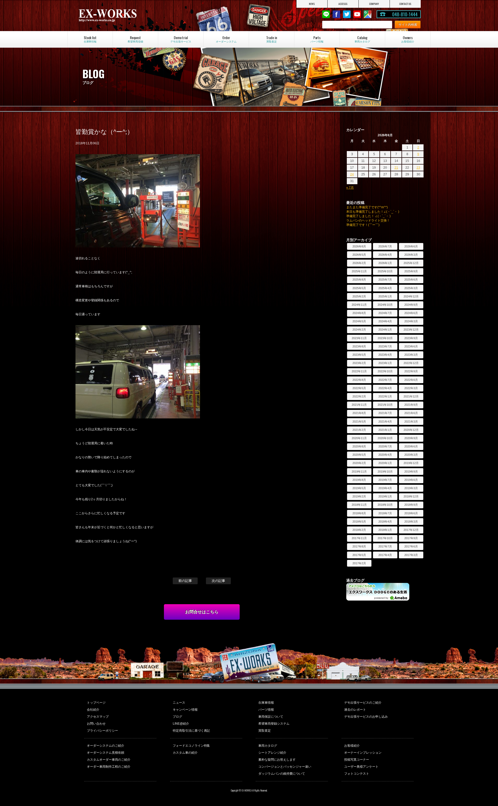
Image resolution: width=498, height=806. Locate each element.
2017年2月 (359, 563)
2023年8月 (359, 346)
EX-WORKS (128, 15)
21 (396, 167)
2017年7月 (385, 546)
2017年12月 (411, 529)
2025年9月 (411, 271)
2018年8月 (359, 513)
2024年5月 (359, 321)
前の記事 (185, 581)
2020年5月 (359, 454)
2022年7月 (385, 379)
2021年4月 (385, 421)
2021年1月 (385, 429)
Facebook (336, 14)
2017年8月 (359, 546)
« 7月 (350, 187)
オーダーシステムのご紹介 (105, 745)
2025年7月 (385, 279)
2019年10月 (385, 471)
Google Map (367, 14)
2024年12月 (411, 296)
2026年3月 (411, 254)
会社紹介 (93, 709)
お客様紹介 (352, 745)
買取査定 (264, 730)
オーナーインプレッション (363, 752)
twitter (347, 14)
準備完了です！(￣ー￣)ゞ (364, 225)
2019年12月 (411, 463)
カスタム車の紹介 (185, 752)
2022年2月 (359, 396)
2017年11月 (359, 538)
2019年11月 (359, 471)
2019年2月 (359, 496)
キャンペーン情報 (185, 709)
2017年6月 (411, 546)
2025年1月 (385, 296)
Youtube (357, 14)
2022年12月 (411, 363)
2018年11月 (359, 504)
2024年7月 (385, 313)
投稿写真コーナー (356, 759)
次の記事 (218, 581)
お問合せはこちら (201, 612)
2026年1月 (385, 263)
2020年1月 (385, 463)
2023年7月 (385, 346)
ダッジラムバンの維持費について (281, 773)
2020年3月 (411, 454)
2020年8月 (359, 446)
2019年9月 (411, 471)
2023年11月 (359, 338)
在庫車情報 (266, 702)
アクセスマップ (98, 716)
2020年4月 (385, 454)
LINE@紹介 (181, 723)
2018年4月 (385, 521)
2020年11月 (359, 438)
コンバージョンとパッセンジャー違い (284, 766)
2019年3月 (411, 488)
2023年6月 (411, 346)
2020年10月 (385, 438)
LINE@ (326, 14)
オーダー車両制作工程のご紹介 (108, 766)
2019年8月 (359, 479)
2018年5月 (359, 521)
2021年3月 (411, 421)
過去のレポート (355, 709)
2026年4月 (385, 254)
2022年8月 (359, 379)
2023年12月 (411, 329)
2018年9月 (411, 504)
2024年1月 (385, 329)
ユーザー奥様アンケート (361, 766)
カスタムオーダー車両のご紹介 (108, 759)
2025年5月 (359, 288)
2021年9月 (411, 404)
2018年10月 (385, 504)
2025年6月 (411, 279)
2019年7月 (385, 479)
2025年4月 (385, 288)
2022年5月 (359, 388)
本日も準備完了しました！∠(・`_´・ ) (372, 211)
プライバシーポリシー (102, 730)
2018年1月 (385, 529)
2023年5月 (359, 354)
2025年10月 (385, 271)
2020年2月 (359, 463)
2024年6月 (411, 313)
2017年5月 (359, 555)
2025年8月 (359, 279)
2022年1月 (385, 396)
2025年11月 (359, 271)
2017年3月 (411, 555)
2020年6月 (411, 446)
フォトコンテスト (356, 773)
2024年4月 (385, 321)
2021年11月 (359, 404)
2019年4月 (385, 488)
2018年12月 (411, 496)
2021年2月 (359, 429)
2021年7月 (385, 413)
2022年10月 (385, 371)
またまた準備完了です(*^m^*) (367, 207)
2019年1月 (385, 496)
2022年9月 (411, 371)
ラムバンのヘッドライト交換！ (368, 220)
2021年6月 (411, 413)
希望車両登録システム (273, 723)
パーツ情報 (266, 709)
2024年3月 (411, 321)
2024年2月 (359, 329)
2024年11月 (359, 304)
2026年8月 (359, 246)
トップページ (96, 702)
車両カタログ (267, 745)
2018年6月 (411, 513)
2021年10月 (385, 404)
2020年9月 (411, 438)
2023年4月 (385, 354)
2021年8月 (359, 413)
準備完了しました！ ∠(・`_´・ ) (368, 216)
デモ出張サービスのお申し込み (366, 716)
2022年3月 (411, 388)
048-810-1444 (405, 14)
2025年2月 (359, 296)
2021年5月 (359, 421)
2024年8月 (359, 313)
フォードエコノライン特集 (191, 745)
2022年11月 (359, 371)
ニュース (179, 702)
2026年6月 (411, 246)
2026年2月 (359, 263)
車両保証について (270, 716)
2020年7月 (385, 446)
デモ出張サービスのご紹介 (363, 702)
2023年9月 (411, 338)
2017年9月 (411, 538)
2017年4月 (385, 555)
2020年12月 (411, 429)
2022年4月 (385, 388)
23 (418, 167)
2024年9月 (411, 304)
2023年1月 (385, 363)
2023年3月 (411, 354)
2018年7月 (385, 513)
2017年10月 (385, 538)
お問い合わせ (96, 723)
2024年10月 (385, 304)
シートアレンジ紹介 (272, 752)
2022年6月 (411, 379)
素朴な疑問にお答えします (277, 759)
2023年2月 (359, 363)
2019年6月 (411, 479)
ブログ (177, 716)
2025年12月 (411, 263)
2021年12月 (411, 396)
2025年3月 (411, 288)
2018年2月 (359, 529)
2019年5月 (359, 488)
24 (352, 174)
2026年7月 (385, 246)
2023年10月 (385, 338)
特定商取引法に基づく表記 (191, 730)
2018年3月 (411, 521)
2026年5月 (359, 254)
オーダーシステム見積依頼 (105, 752)
